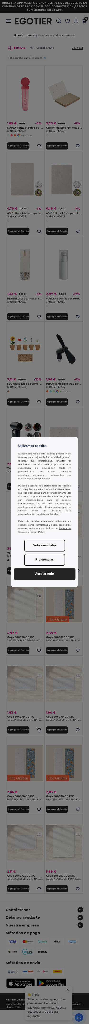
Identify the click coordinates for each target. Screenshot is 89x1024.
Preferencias (44, 559)
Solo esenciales (44, 545)
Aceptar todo (44, 573)
